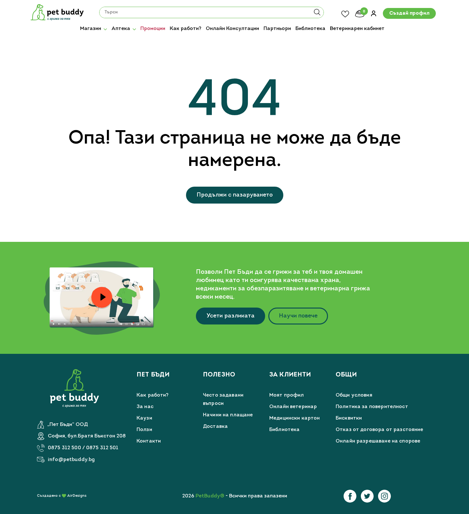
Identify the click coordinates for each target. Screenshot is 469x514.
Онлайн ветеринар (293, 406)
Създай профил (409, 13)
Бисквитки (349, 418)
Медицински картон (294, 418)
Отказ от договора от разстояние (379, 429)
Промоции (152, 28)
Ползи (144, 429)
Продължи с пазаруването (235, 195)
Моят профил (286, 395)
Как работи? (185, 28)
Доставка (215, 426)
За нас (145, 406)
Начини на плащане (228, 415)
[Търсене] (317, 14)
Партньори (277, 28)
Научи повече (298, 316)
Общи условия (354, 395)
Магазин (90, 28)
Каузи (144, 418)
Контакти (149, 441)
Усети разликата (230, 316)
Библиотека (310, 28)
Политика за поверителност (372, 406)
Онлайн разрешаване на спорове (378, 441)
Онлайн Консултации (232, 28)
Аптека (120, 28)
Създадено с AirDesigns (61, 496)
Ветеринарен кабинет (357, 28)
